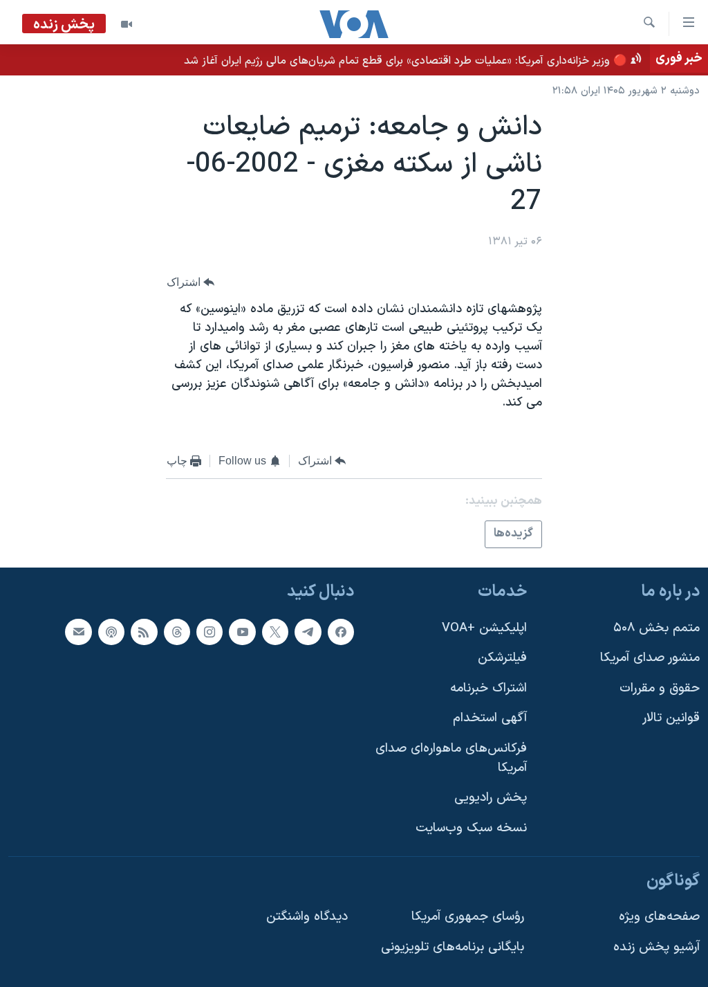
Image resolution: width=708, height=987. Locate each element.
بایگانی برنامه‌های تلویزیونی (452, 947)
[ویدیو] (126, 24)
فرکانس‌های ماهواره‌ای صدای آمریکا (451, 758)
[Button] (191, 282)
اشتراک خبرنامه (488, 688)
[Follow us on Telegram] (308, 631)
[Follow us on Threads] (177, 631)
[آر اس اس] (144, 631)
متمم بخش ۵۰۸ (656, 627)
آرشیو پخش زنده (656, 947)
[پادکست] (111, 631)
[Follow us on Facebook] (341, 631)
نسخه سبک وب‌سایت (471, 828)
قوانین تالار (671, 718)
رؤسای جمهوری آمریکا (467, 916)
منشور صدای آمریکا (650, 658)
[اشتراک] (78, 631)
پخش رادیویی (490, 797)
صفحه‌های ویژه (659, 916)
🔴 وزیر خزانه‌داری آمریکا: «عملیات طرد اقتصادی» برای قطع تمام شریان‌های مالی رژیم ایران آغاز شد (405, 61)
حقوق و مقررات (660, 688)
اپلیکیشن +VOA (484, 627)
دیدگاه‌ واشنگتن (307, 916)
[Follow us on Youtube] (242, 631)
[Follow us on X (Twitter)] (275, 631)
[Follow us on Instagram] (209, 631)
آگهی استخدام (490, 718)
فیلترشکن (502, 658)
